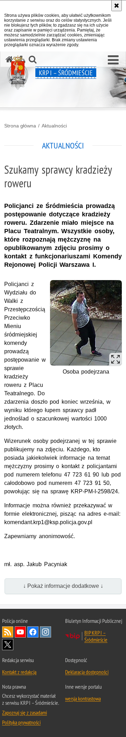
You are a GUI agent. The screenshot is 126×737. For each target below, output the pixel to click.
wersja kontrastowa (83, 698)
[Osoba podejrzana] (86, 323)
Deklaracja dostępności (86, 671)
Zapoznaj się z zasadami (24, 712)
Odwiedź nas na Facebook (32, 632)
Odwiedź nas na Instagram (45, 632)
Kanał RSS (7, 632)
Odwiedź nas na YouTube (20, 632)
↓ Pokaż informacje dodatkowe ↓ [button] (63, 586)
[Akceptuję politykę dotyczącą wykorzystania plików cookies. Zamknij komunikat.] (116, 5)
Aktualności (54, 125)
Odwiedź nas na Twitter (7, 644)
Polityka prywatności (21, 722)
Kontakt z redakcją (19, 671)
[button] (113, 60)
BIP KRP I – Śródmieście (95, 636)
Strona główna (20, 125)
